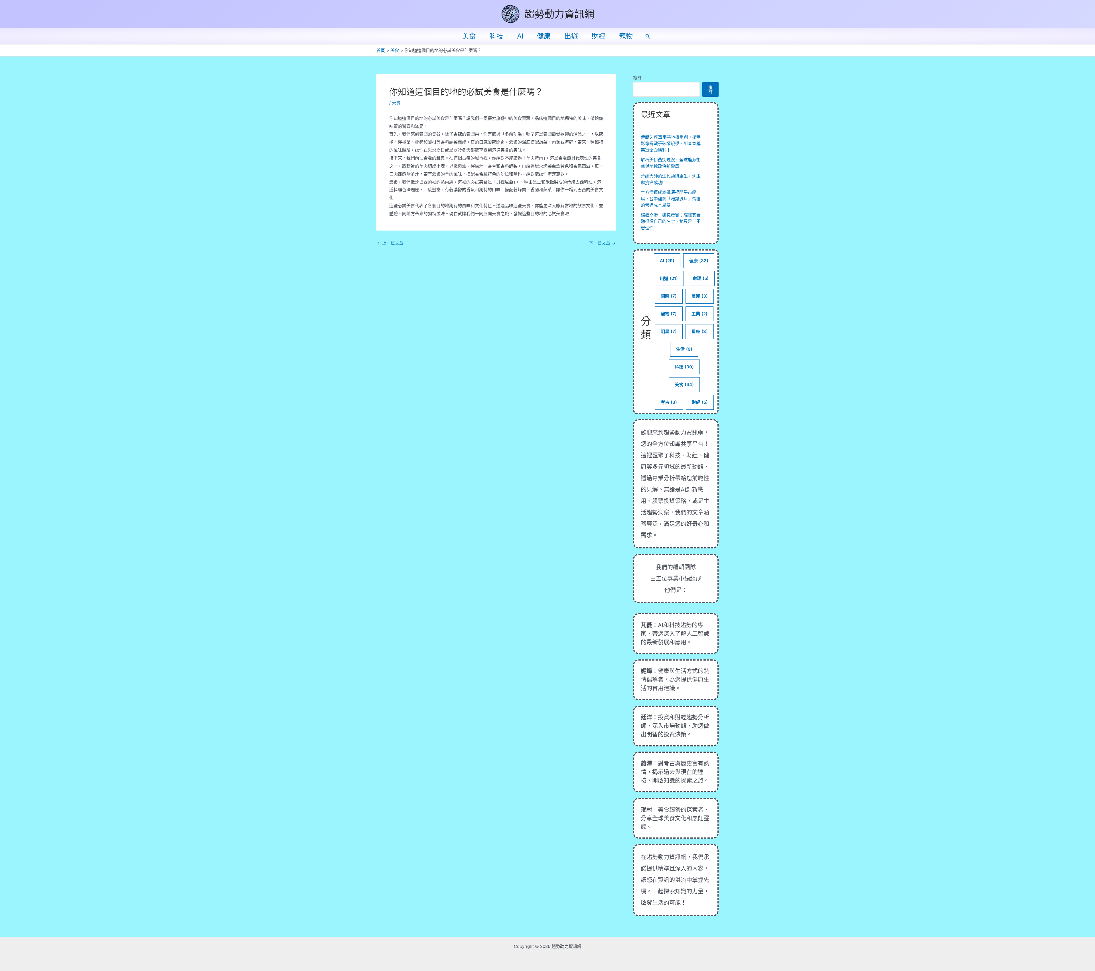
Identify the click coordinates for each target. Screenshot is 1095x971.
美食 (469, 36)
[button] (647, 36)
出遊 (571, 36)
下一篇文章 (602, 243)
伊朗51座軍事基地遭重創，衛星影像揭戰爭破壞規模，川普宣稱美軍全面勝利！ (671, 143)
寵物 (626, 36)
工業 (699, 313)
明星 (669, 331)
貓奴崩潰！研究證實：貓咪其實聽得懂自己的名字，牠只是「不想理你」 (671, 221)
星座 (700, 331)
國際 (669, 296)
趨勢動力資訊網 (559, 14)
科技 (496, 36)
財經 (598, 36)
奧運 (700, 296)
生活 (684, 349)
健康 (544, 36)
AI (520, 36)
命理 (701, 278)
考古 (669, 402)
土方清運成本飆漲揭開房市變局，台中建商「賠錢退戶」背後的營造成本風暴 (671, 198)
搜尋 (637, 77)
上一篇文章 (390, 243)
